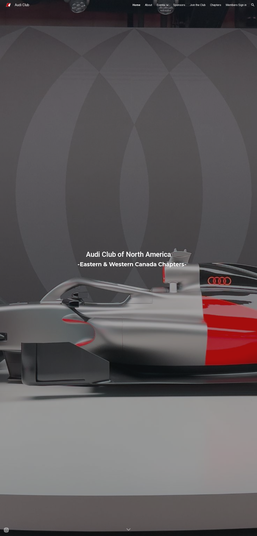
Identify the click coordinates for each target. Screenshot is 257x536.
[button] (253, 5)
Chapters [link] (215, 5)
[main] (128, 268)
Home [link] (136, 5)
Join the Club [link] (198, 5)
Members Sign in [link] (236, 5)
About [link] (148, 5)
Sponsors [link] (179, 5)
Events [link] (161, 5)
